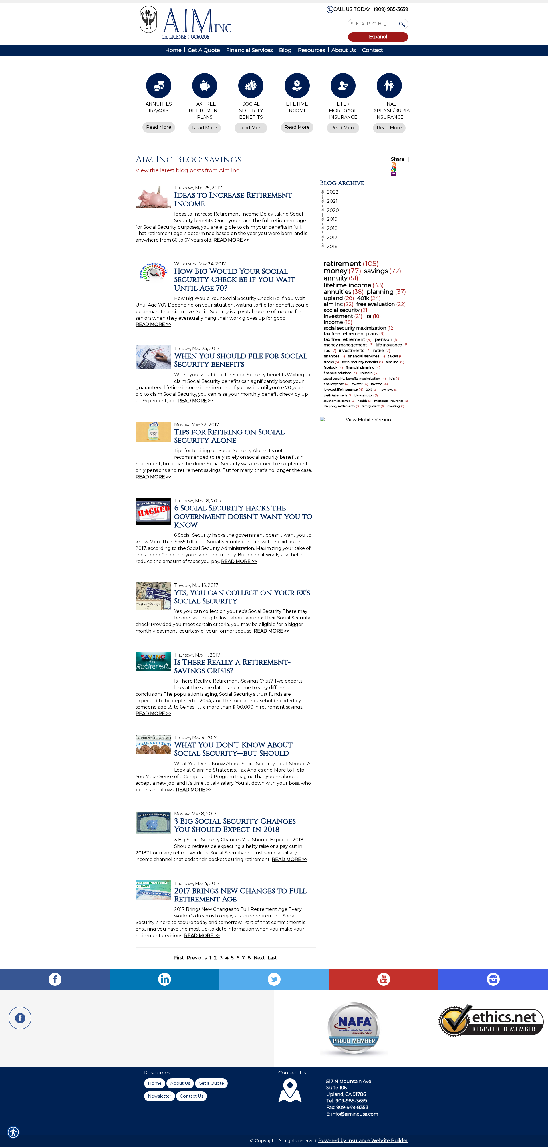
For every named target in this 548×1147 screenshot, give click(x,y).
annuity (336, 278)
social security (342, 310)
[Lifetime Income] (297, 87)
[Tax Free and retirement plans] (205, 87)
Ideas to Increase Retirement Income (233, 199)
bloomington (364, 395)
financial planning (360, 367)
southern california (337, 401)
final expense (334, 384)
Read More (158, 127)
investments (351, 350)
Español (378, 36)
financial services (363, 356)
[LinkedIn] (164, 979)
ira (368, 316)
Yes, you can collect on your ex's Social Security (242, 597)
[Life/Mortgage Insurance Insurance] (343, 87)
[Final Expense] (389, 87)
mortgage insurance (389, 401)
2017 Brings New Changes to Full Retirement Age (240, 895)
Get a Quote (211, 1083)
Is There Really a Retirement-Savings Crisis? (232, 666)
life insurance (389, 344)
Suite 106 (336, 1087)
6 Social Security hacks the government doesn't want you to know (243, 516)
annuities (337, 291)
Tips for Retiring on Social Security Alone (229, 436)
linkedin (366, 373)
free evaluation (375, 304)
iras (327, 350)
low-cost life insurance (341, 389)
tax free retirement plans (351, 333)
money (335, 271)
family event (371, 406)
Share (397, 159)
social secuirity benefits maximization (352, 379)
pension (383, 339)
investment (338, 316)
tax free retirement (344, 339)
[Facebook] (54, 979)
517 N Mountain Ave (348, 1081)
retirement (342, 263)
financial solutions (337, 373)
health (362, 401)
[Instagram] (493, 979)
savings (376, 271)
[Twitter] (274, 979)
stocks (329, 362)
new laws (386, 389)
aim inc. (392, 362)
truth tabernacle (335, 395)
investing (393, 406)
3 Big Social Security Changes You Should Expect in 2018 (235, 825)
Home (155, 1083)
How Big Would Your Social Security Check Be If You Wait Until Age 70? (234, 279)
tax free (376, 384)
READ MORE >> (231, 240)
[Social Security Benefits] (251, 87)
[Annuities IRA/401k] (159, 87)
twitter (357, 384)
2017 (369, 389)
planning (380, 291)
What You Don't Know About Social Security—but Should (233, 749)
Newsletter (159, 1096)
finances (331, 356)
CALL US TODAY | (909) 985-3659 (370, 9)
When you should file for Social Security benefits (240, 360)
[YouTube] (383, 979)
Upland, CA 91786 (346, 1094)
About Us (180, 1083)
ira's (392, 379)
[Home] (216, 22)
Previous (197, 958)
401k (363, 298)
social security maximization (355, 328)
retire (378, 350)
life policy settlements (339, 406)
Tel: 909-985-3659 (346, 1101)
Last (272, 958)
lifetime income (347, 285)
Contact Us (191, 1096)
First (179, 958)
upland (333, 298)
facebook (330, 367)
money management (345, 344)
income (333, 322)
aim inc (333, 304)
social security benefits (360, 362)
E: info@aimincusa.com (352, 1114)
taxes (393, 356)
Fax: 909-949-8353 (347, 1107)
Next (259, 958)
